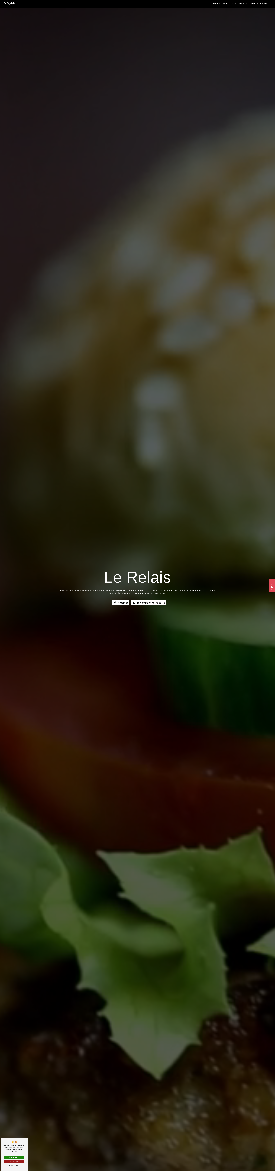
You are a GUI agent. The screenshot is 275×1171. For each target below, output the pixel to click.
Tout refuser (14, 1161)
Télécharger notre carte (151, 602)
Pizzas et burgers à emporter (244, 4)
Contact (264, 4)
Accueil (216, 4)
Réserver (123, 602)
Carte (225, 4)
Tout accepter (14, 1157)
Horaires (272, 585)
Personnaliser (14, 1166)
